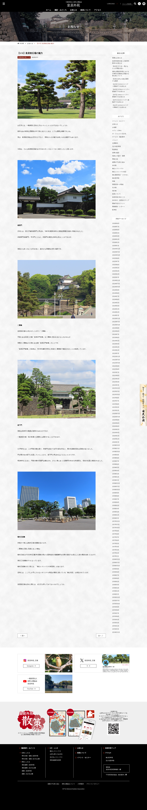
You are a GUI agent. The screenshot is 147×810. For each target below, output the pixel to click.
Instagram (30, 666)
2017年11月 (115, 524)
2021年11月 (116, 391)
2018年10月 (116, 489)
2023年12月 (116, 318)
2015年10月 (116, 603)
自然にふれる (26, 753)
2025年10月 (116, 255)
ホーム (48, 10)
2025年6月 (115, 264)
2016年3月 (115, 588)
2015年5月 (115, 619)
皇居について (85, 10)
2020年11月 (116, 413)
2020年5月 (115, 429)
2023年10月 (116, 325)
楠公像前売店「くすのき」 (120, 175)
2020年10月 (116, 417)
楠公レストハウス (117, 168)
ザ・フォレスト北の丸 (119, 133)
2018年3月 (115, 512)
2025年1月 (115, 277)
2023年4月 (115, 344)
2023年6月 (115, 337)
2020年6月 (115, 426)
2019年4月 (115, 470)
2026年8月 (115, 223)
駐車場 (114, 210)
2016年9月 (115, 569)
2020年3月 (115, 436)
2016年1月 (115, 594)
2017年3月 (115, 550)
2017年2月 (115, 553)
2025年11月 (116, 252)
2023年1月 (115, 353)
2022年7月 (115, 372)
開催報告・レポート (118, 206)
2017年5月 (115, 543)
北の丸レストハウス (56, 757)
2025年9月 (115, 258)
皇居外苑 (73, 4)
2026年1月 (115, 245)
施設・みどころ (61, 10)
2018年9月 (115, 493)
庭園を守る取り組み (118, 162)
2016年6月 (115, 578)
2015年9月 (115, 607)
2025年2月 (115, 274)
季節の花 (115, 159)
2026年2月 (115, 242)
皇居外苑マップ (110, 748)
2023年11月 (116, 321)
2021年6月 (115, 404)
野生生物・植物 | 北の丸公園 (31, 759)
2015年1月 (115, 629)
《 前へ (22, 636)
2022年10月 (116, 363)
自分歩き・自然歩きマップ (120, 200)
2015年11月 (116, 600)
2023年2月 (115, 350)
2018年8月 (115, 496)
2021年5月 (115, 407)
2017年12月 (116, 521)
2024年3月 (115, 309)
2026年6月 (115, 230)
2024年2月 (115, 312)
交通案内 (115, 143)
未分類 (114, 165)
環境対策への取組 (117, 184)
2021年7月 (115, 401)
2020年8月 (115, 423)
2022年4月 (115, 382)
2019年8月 (115, 458)
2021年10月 (116, 394)
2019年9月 (115, 455)
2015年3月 (115, 623)
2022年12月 (116, 356)
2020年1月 (115, 442)
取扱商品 (115, 149)
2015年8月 (115, 610)
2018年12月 (116, 483)
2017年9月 (115, 531)
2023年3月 (115, 347)
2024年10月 (116, 287)
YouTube (30, 689)
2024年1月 (115, 315)
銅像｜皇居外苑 (27, 771)
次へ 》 (101, 636)
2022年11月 (116, 360)
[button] (135, 3)
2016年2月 (115, 591)
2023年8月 (115, 331)
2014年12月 (116, 632)
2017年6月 (115, 540)
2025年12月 (116, 249)
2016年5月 (115, 581)
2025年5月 (115, 268)
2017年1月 (115, 556)
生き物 (114, 187)
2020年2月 (115, 439)
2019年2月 (115, 477)
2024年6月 (115, 299)
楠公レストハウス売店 (119, 172)
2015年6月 (115, 616)
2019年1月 (115, 480)
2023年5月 (115, 341)
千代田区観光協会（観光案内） (115, 775)
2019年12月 (116, 445)
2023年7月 (115, 334)
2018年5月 (115, 505)
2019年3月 (115, 474)
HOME (22, 43)
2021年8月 (115, 398)
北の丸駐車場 (116, 146)
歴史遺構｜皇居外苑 (28, 765)
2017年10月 (116, 527)
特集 (113, 181)
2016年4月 (115, 584)
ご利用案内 (80, 784)
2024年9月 (115, 290)
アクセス (97, 10)
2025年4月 (115, 271)
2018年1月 (115, 518)
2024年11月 (116, 283)
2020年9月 (115, 420)
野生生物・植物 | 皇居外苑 (30, 756)
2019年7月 (115, 461)
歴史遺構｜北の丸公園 (29, 768)
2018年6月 (115, 502)
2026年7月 (115, 226)
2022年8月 (115, 369)
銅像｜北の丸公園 (27, 774)
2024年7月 (115, 296)
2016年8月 (115, 572)
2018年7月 (115, 499)
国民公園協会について (68, 784)
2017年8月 (115, 534)
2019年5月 (115, 467)
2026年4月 (115, 236)
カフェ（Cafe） (117, 130)
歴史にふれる (26, 762)
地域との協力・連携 (118, 156)
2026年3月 (115, 239)
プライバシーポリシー (92, 784)
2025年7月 (115, 261)
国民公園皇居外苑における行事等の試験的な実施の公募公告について (120, 73)
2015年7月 (115, 613)
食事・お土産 (54, 748)
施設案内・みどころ (28, 748)
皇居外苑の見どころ (118, 197)
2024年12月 (116, 280)
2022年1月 (115, 385)
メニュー (115, 140)
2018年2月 (115, 515)
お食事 (114, 127)
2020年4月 (115, 432)
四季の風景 (115, 153)
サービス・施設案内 (118, 137)
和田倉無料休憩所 (55, 760)
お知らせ (73, 10)
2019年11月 (116, 448)
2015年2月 (115, 626)
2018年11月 (116, 486)
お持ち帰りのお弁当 (56, 754)
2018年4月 (115, 508)
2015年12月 (116, 597)
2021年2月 (115, 410)
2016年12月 (116, 559)
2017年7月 (115, 537)
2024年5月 (115, 302)
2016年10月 (116, 565)
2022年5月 (115, 379)
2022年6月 (115, 375)
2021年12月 (116, 388)
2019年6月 (115, 464)
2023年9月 (115, 328)
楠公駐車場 (115, 178)
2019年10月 (116, 451)
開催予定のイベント (118, 203)
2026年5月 (115, 233)
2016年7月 (115, 575)
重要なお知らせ (117, 58)
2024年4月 (115, 306)
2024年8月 (115, 293)
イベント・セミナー (118, 121)
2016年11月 (116, 562)
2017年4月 (115, 546)
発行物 (114, 191)
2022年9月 (115, 366)
